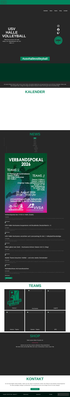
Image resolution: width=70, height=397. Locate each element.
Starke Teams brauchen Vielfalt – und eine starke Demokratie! (26, 258)
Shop (60, 10)
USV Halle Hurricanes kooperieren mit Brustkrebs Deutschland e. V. (28, 225)
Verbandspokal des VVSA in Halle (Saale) (19, 214)
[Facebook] (58, 29)
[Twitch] (58, 33)
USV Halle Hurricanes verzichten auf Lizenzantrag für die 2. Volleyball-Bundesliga (33, 236)
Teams (55, 10)
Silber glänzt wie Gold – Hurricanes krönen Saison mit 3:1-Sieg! (27, 247)
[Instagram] (58, 25)
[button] (5, 2)
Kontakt (65, 10)
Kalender (46, 10)
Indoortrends (35, 342)
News (51, 10)
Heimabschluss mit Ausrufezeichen (17, 268)
